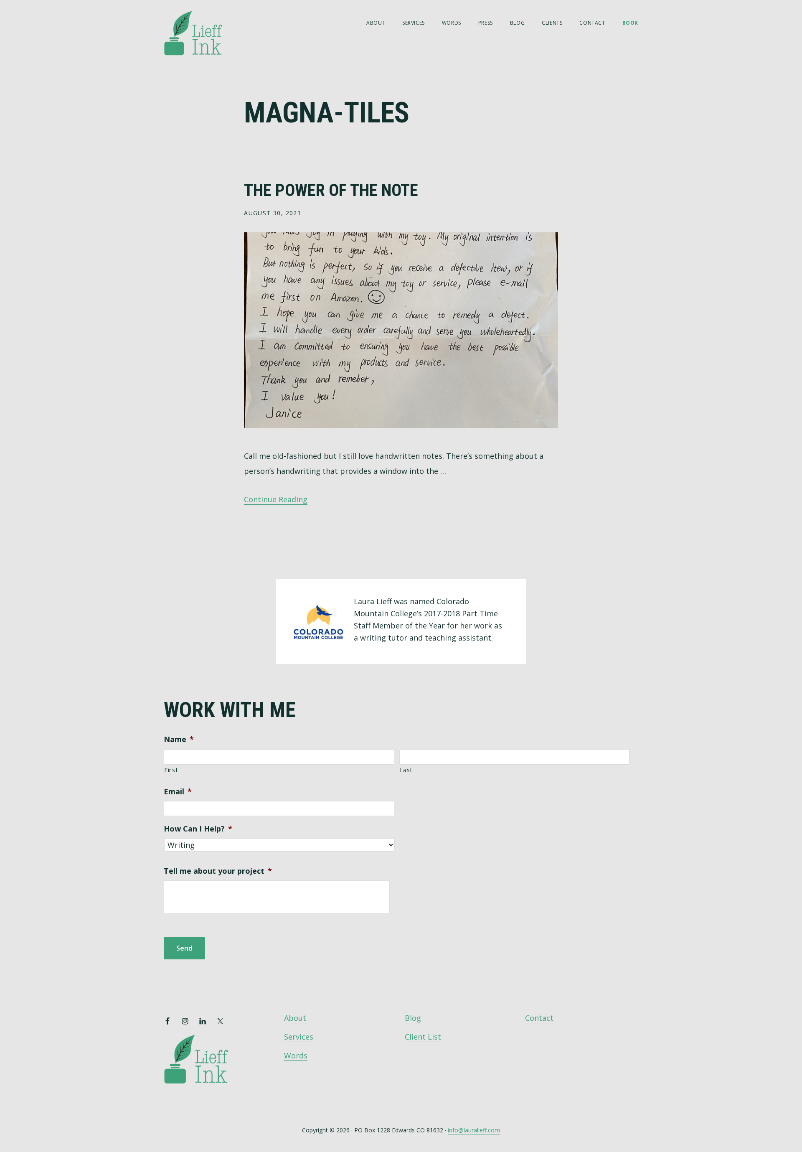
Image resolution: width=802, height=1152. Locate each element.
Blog (413, 1018)
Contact (539, 1018)
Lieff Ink (205, 32)
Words (295, 1055)
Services (298, 1037)
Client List (423, 1037)
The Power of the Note (331, 190)
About (295, 1018)
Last (406, 769)
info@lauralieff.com (474, 1130)
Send (184, 948)
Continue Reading (275, 499)
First (171, 769)
